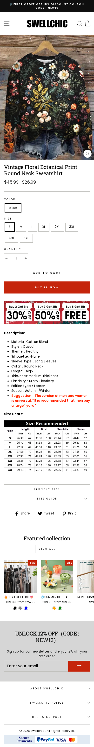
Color (10, 199)
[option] (47, 6)
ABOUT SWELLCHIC (47, 688)
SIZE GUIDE (47, 498)
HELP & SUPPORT (47, 717)
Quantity (12, 249)
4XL (11, 238)
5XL (26, 238)
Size (8, 218)
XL (44, 227)
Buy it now (47, 287)
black (13, 208)
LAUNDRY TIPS (47, 489)
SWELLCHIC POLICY (47, 703)
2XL (57, 227)
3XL (71, 227)
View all (47, 549)
